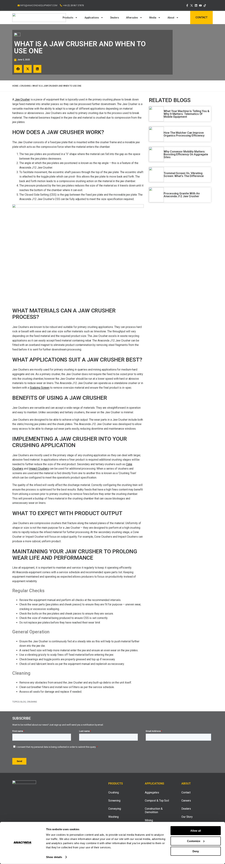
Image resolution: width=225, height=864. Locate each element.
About (171, 17)
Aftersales (132, 17)
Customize (193, 840)
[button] (18, 69)
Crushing (25, 86)
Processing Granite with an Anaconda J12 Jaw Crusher (182, 195)
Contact (186, 792)
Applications (92, 17)
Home (15, 86)
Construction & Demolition (154, 810)
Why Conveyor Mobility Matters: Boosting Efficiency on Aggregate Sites (186, 154)
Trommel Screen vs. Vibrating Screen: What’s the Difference (184, 175)
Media (152, 17)
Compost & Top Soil (157, 800)
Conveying (114, 808)
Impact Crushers (39, 468)
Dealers (114, 17)
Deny (195, 851)
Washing (113, 816)
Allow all (195, 830)
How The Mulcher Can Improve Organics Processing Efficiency (184, 134)
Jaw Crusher (22, 99)
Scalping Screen (40, 387)
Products (68, 17)
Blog (23, 702)
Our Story (187, 816)
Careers (186, 800)
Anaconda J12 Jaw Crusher (35, 167)
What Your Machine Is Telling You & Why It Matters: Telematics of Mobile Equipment (186, 113)
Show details (54, 857)
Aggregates (152, 792)
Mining (149, 820)
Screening (114, 800)
